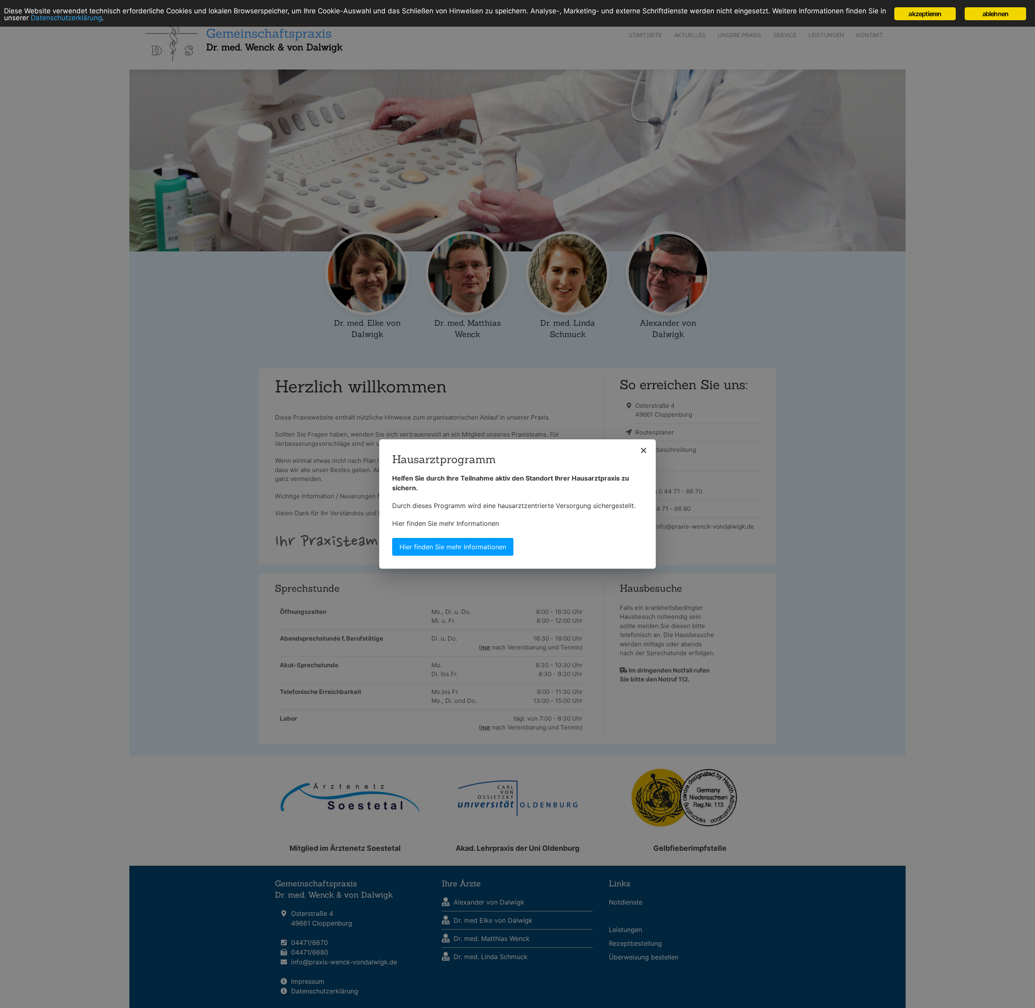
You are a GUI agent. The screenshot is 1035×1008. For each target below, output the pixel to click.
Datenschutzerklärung (66, 18)
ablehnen (995, 14)
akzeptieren (924, 14)
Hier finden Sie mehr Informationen (445, 523)
